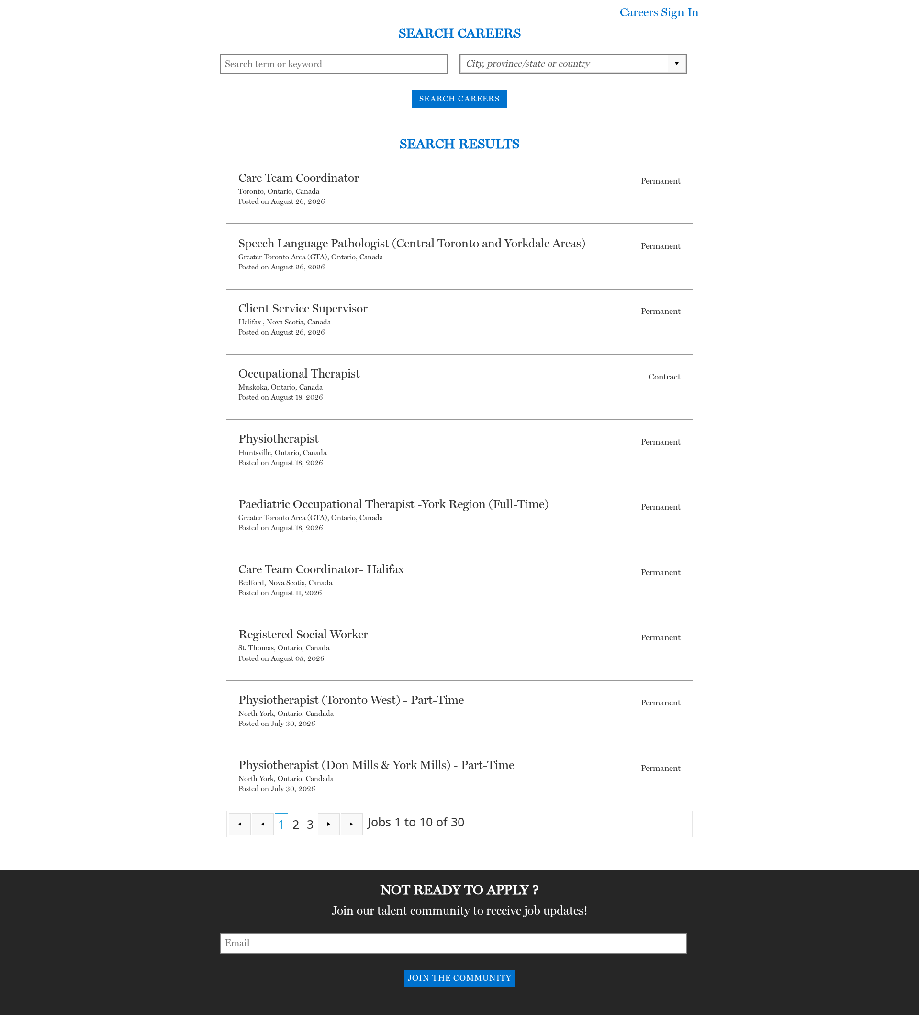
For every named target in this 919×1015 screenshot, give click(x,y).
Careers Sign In (659, 12)
